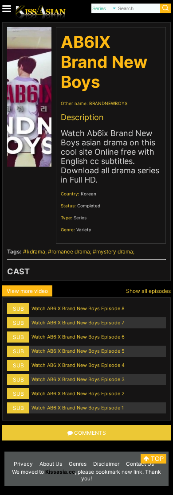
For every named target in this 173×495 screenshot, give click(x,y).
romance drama (70, 251)
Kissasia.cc (60, 471)
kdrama (36, 251)
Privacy (23, 463)
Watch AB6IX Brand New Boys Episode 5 (78, 351)
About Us (50, 463)
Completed (88, 205)
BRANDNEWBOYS (108, 103)
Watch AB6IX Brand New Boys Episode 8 (78, 308)
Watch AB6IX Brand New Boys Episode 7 (77, 323)
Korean (88, 193)
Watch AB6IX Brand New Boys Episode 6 (78, 337)
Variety (83, 229)
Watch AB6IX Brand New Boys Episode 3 (78, 379)
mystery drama (114, 251)
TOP (156, 458)
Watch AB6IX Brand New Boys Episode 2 (78, 393)
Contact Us (140, 463)
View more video (27, 291)
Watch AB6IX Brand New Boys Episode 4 (78, 365)
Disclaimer (106, 463)
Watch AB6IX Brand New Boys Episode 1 (77, 408)
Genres (77, 463)
